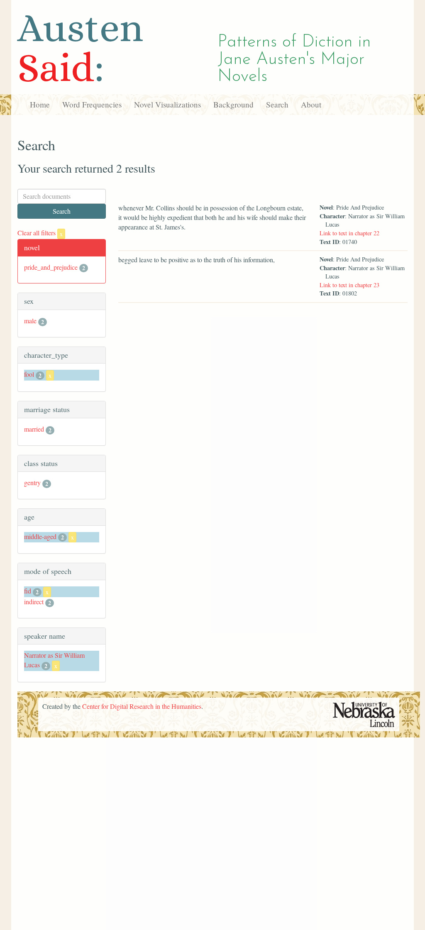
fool (29, 374)
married (34, 429)
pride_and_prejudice (51, 267)
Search (277, 104)
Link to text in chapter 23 (349, 285)
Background (233, 104)
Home (40, 104)
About (311, 104)
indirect (34, 601)
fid (27, 590)
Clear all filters (40, 232)
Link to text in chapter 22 (349, 233)
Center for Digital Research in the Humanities (141, 706)
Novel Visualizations (167, 104)
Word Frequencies (92, 104)
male (30, 320)
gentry (32, 482)
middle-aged (40, 536)
